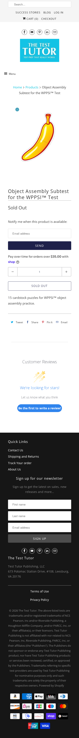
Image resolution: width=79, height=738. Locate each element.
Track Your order (20, 463)
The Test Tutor (28, 610)
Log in (58, 12)
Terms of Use (39, 591)
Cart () (32, 19)
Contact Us (15, 450)
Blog (47, 12)
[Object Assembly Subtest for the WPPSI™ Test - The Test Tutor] (39, 141)
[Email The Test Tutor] (55, 32)
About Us (14, 469)
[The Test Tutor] (39, 51)
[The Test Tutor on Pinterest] (39, 32)
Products (31, 87)
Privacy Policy (39, 600)
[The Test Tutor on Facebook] (24, 32)
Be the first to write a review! (39, 408)
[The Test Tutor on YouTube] (32, 32)
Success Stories (28, 12)
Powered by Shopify (51, 685)
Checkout (48, 19)
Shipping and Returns (23, 456)
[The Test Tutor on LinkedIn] (47, 32)
